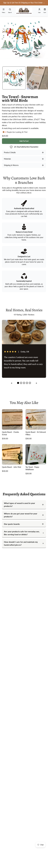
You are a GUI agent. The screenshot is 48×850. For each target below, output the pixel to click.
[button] (24, 2)
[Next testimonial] (36, 383)
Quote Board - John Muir (11, 467)
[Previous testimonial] (12, 383)
